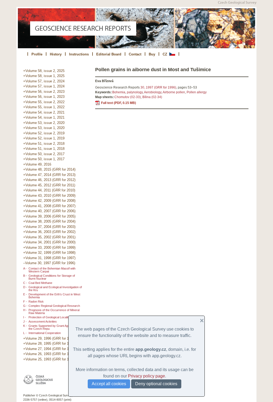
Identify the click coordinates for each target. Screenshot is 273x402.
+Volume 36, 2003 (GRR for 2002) (49, 232)
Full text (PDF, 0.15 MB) (118, 103)
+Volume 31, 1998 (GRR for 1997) (49, 258)
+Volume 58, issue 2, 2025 (44, 71)
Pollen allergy (197, 92)
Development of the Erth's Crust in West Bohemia (54, 296)
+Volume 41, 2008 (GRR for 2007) (49, 206)
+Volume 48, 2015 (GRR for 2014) (49, 169)
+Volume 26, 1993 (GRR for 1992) (49, 354)
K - (25, 325)
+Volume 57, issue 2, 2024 (44, 81)
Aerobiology (152, 92)
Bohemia (118, 92)
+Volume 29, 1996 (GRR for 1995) (49, 338)
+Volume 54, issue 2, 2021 (44, 112)
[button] (200, 321)
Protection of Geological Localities (50, 317)
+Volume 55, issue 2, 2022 (44, 102)
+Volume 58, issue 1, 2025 (44, 76)
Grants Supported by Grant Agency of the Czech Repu (53, 327)
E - (25, 294)
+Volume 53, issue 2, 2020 (44, 123)
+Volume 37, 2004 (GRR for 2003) (49, 227)
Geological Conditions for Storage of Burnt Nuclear (52, 277)
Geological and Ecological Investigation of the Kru (55, 289)
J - (25, 321)
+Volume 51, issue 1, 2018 (44, 149)
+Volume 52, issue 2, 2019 (44, 133)
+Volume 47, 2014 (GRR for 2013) (49, 175)
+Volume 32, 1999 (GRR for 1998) (49, 253)
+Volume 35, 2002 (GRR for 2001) (49, 237)
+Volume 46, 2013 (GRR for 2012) (49, 180)
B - (25, 275)
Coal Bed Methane (40, 282)
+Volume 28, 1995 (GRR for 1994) (49, 343)
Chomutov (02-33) (127, 97)
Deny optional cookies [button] (156, 383)
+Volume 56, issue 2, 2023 (44, 92)
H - (25, 310)
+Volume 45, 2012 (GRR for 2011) (49, 185)
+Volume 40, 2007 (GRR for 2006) (49, 211)
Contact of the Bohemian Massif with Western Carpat (52, 270)
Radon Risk (36, 301)
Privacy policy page (146, 376)
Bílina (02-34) (152, 97)
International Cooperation (45, 333)
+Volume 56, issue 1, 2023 (44, 97)
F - (25, 301)
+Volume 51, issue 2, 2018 (44, 144)
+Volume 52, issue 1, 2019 (44, 138)
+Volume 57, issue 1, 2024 (44, 86)
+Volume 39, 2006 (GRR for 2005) (49, 216)
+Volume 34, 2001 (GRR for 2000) (49, 242)
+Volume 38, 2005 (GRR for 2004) (49, 221)
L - (25, 333)
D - (25, 287)
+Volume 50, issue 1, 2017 (44, 159)
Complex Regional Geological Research (54, 305)
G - (25, 305)
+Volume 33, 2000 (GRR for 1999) (49, 248)
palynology (135, 92)
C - (25, 282)
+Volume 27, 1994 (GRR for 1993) (49, 349)
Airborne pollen (174, 92)
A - (25, 268)
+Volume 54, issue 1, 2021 (44, 117)
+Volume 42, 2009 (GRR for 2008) (49, 201)
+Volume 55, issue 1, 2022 (44, 107)
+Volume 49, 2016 (37, 164)
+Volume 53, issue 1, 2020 (44, 128)
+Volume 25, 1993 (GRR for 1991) (49, 359)
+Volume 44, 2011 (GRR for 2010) (49, 190)
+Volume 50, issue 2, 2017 (44, 154)
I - (24, 317)
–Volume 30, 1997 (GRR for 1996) (49, 263)
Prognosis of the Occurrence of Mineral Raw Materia (54, 311)
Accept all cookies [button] (109, 383)
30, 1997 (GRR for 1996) (158, 87)
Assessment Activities (43, 321)
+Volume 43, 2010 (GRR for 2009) (49, 196)
